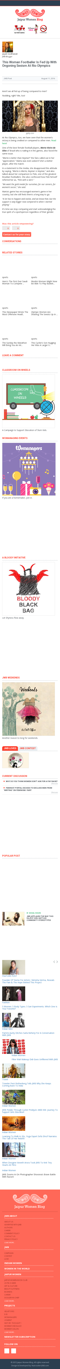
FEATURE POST (9, 976)
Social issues (35, 913)
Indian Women (18, 1055)
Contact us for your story (16, 234)
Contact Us (9, 1236)
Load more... (9, 1242)
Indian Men (7, 1028)
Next (57, 962)
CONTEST (8, 1256)
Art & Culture (10, 1286)
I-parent (8, 1320)
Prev (54, 962)
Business (8, 1292)
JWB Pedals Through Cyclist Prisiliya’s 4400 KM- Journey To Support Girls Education (30, 1110)
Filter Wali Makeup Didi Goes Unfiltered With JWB (35, 1059)
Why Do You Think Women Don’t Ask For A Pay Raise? (32, 781)
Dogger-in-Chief (11, 1297)
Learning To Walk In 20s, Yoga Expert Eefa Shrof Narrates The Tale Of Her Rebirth (29, 1137)
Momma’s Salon (11, 1329)
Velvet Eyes (9, 1311)
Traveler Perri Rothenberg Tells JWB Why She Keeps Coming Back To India (26, 1084)
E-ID (6, 1314)
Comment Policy (12, 1233)
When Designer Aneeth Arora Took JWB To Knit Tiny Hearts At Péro (27, 1163)
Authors (8, 1227)
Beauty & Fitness (11, 1289)
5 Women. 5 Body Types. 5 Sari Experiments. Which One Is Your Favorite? (29, 1007)
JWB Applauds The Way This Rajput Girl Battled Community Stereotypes (40, 918)
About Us (8, 1221)
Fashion (6, 1002)
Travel (5, 1079)
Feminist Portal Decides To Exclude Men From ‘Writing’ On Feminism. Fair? (28, 789)
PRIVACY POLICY (11, 1239)
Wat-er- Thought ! (12, 1323)
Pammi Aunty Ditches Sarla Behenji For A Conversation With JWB (28, 1034)
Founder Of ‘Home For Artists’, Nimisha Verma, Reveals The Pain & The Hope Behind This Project (28, 981)
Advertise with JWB (12, 1224)
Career (7, 1230)
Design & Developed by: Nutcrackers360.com (30, 1365)
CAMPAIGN (8, 1253)
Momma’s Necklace (12, 1326)
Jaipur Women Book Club (15, 1280)
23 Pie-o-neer (10, 1283)
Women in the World (17, 1268)
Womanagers (10, 1317)
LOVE (6, 1259)
